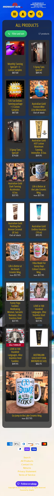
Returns (27, 467)
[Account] (22, 14)
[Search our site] (39, 14)
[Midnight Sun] (27, 5)
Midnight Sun (26, 487)
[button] (16, 33)
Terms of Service (27, 474)
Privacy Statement (27, 471)
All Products (27, 460)
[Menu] (14, 14)
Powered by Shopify (27, 490)
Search (27, 457)
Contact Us (27, 464)
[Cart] (31, 14)
